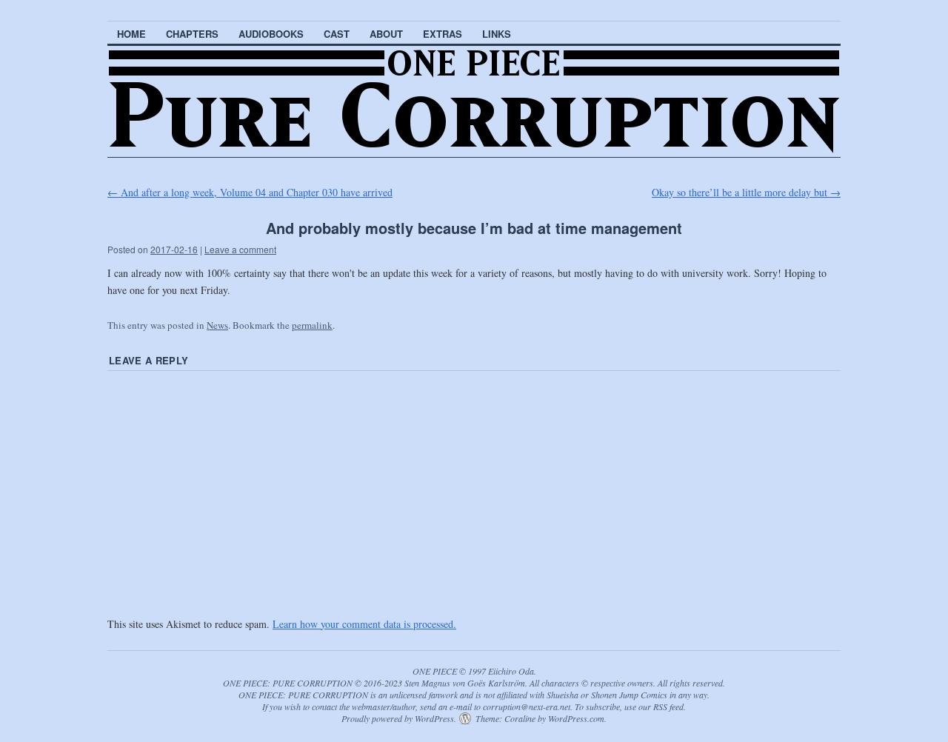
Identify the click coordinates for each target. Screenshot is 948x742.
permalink (312, 325)
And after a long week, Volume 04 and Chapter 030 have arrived (250, 192)
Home (131, 34)
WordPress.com (576, 718)
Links (496, 34)
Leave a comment (240, 249)
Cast (337, 34)
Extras (442, 34)
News (217, 325)
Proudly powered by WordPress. (398, 718)
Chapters (192, 34)
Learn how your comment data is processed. (364, 624)
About (386, 34)
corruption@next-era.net (526, 706)
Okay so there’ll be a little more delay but (746, 192)
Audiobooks (271, 34)
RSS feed (668, 706)
